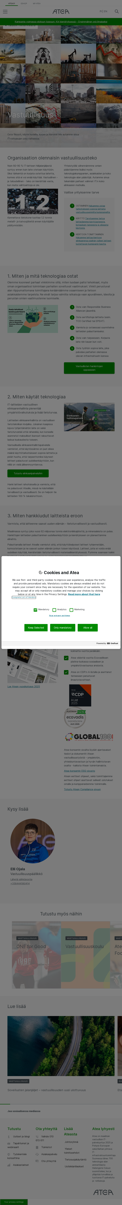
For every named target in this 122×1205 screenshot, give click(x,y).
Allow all (87, 627)
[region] (61, 602)
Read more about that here (84, 594)
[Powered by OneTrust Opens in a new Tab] (107, 644)
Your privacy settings (59, 615)
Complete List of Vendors (24, 597)
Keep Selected (36, 627)
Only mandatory (63, 627)
